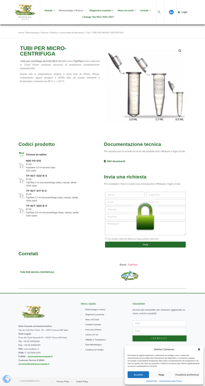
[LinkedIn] (171, 12)
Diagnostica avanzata (100, 10)
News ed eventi (126, 10)
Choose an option (36, 154)
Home (21, 32)
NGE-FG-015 (33, 161)
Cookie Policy (152, 381)
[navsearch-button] (159, 12)
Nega (161, 374)
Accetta (138, 374)
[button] (198, 349)
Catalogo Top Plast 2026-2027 (98, 17)
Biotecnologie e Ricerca (71, 10)
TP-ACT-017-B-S (36, 191)
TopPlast (132, 264)
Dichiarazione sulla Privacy (170, 381)
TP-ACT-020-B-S (36, 176)
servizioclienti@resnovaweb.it (33, 364)
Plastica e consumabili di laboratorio (67, 32)
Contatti (144, 10)
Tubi (88, 32)
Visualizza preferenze (187, 374)
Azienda (48, 10)
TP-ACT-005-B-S (36, 206)
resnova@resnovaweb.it (40, 356)
